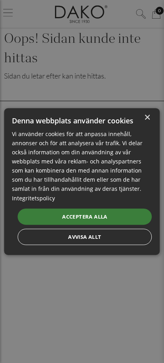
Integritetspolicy (33, 198)
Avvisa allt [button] (84, 236)
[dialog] (82, 181)
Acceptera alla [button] (84, 216)
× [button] (147, 117)
